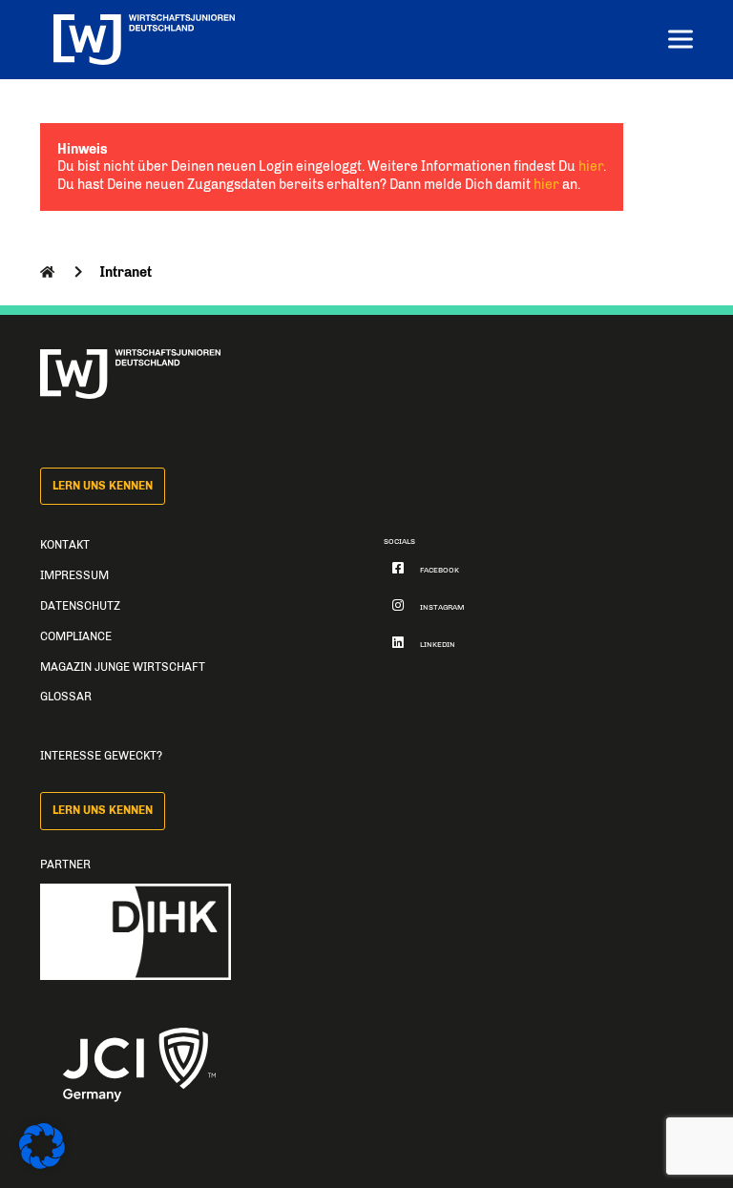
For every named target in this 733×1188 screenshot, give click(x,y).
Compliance (76, 636)
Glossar (66, 696)
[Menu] (680, 41)
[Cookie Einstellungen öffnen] (42, 1165)
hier (590, 166)
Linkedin (437, 644)
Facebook (439, 570)
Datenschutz (80, 606)
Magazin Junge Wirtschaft (122, 667)
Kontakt (65, 545)
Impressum (74, 575)
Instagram (442, 607)
